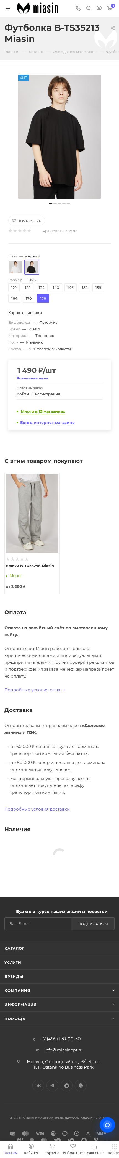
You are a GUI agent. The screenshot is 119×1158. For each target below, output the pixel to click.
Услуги (12, 962)
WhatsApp (81, 1085)
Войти (23, 394)
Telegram (52, 1085)
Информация (20, 1004)
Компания (17, 990)
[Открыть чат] (107, 1125)
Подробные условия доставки (37, 809)
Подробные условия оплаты (35, 689)
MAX (67, 1085)
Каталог (14, 948)
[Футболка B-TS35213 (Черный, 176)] (59, 137)
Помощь (14, 1018)
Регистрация (47, 394)
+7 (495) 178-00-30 (61, 1039)
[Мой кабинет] (99, 8)
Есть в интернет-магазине (47, 422)
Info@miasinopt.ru (63, 1050)
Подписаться (93, 924)
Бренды (13, 976)
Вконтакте (38, 1085)
